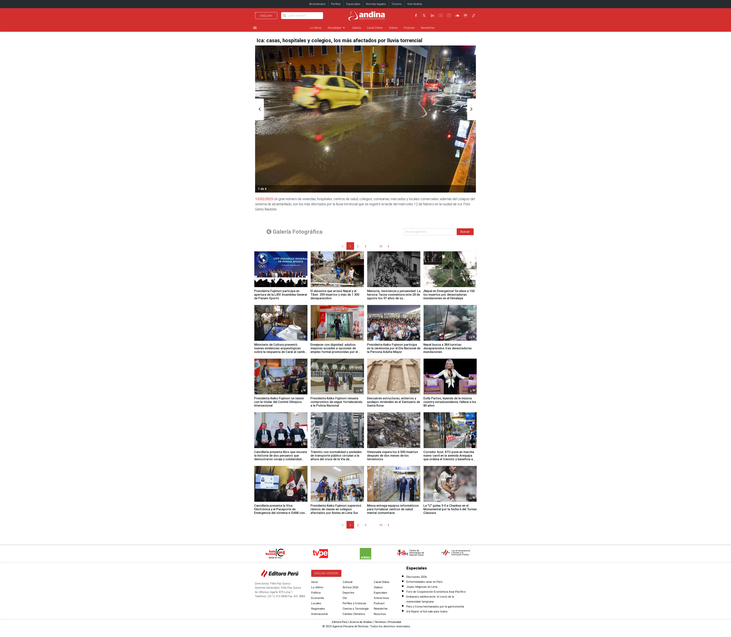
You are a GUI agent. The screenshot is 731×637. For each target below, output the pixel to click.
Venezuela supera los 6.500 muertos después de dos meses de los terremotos (392, 455)
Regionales (318, 608)
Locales (316, 603)
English (266, 15)
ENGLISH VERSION (326, 573)
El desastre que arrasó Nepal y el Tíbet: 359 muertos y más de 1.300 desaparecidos (334, 294)
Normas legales (376, 4)
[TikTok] (473, 15)
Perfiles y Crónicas (354, 603)
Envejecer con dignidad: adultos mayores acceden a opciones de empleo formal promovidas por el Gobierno (334, 350)
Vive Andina (414, 4)
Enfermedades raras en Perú (424, 582)
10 (380, 246)
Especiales (353, 4)
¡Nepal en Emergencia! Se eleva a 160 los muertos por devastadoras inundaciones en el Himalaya (449, 294)
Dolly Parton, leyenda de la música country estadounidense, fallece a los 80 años (449, 402)
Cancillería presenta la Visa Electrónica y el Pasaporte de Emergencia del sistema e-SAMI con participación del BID (279, 511)
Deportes (348, 592)
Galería (356, 27)
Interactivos (381, 598)
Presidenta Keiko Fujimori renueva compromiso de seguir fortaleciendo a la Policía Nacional (336, 402)
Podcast (409, 27)
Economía (317, 598)
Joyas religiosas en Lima (421, 586)
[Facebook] (416, 15)
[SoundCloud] (457, 15)
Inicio (314, 582)
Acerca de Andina (361, 622)
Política (316, 592)
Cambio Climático (354, 614)
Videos (393, 27)
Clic (345, 598)
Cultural (347, 582)
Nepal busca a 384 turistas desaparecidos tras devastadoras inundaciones (447, 348)
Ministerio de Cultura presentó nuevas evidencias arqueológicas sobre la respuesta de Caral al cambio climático (281, 350)
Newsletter (428, 27)
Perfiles (336, 4)
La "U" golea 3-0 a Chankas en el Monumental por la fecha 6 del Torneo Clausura (450, 509)
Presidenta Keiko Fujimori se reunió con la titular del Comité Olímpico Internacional (279, 402)
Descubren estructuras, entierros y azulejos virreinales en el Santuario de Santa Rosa (393, 402)
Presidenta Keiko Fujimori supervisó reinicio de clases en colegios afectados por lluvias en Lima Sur (335, 509)
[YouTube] (441, 15)
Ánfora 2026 (350, 587)
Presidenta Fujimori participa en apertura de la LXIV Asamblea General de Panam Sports (280, 294)
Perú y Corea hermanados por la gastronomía (435, 606)
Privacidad (394, 622)
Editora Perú (339, 622)
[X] (424, 15)
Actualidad (337, 27)
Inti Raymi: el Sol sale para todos (427, 611)
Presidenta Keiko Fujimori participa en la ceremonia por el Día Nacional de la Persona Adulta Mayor (393, 348)
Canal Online (375, 27)
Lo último (316, 27)
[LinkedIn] (432, 15)
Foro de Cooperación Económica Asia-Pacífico (436, 591)
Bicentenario (317, 4)
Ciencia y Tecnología (356, 608)
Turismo (396, 4)
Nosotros (380, 614)
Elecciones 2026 (416, 577)
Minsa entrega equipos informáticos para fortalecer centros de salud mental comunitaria (393, 509)
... (373, 246)
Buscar (465, 231)
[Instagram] (449, 15)
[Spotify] (465, 15)
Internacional (319, 614)
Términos (380, 622)
